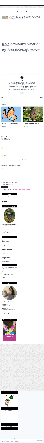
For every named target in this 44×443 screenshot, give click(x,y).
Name (2, 179)
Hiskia (5, 155)
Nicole (22, 80)
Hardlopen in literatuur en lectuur (7, 249)
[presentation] (11, 114)
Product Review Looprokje (6, 257)
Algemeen (3, 240)
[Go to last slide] (2, 118)
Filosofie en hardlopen (5, 244)
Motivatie (3, 253)
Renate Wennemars (6, 312)
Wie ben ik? (5, 438)
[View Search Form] (22, 1)
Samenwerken (10, 438)
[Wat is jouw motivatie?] (9, 400)
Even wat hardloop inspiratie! (38, 98)
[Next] (41, 118)
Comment (3, 168)
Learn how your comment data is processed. (22, 189)
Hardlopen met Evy (6, 313)
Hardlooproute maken (6, 305)
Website (31, 179)
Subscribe (4, 201)
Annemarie (6, 147)
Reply (41, 138)
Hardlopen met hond (6, 308)
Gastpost (3, 245)
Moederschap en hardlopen (6, 252)
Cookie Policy (17, 441)
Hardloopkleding (4, 248)
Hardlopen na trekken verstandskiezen (9, 309)
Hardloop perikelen (5, 246)
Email (17, 179)
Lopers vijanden (4, 98)
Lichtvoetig (3, 250)
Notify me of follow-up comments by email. (9, 182)
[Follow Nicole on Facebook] (21, 93)
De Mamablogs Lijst (9, 426)
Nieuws (3, 254)
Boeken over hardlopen (5, 241)
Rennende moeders (5, 258)
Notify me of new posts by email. (7, 184)
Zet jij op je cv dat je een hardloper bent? (8, 267)
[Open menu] (22, 5)
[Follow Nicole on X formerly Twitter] (23, 93)
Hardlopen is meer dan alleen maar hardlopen (9, 270)
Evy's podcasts (5, 304)
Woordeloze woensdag (5, 261)
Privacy (15, 438)
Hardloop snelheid (6, 301)
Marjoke (5, 138)
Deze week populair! (5, 242)
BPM (3, 314)
